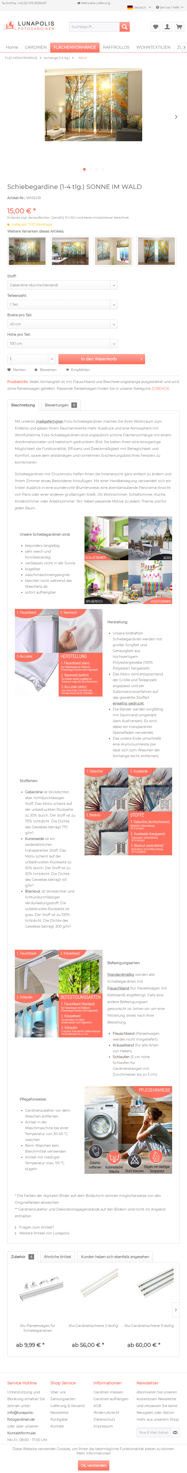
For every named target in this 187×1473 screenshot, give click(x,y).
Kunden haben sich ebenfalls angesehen (115, 1257)
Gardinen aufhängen (111, 1399)
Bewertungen (60, 405)
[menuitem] (99, 27)
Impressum (103, 1426)
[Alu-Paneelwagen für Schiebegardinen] (37, 1291)
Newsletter (59, 1412)
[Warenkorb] (179, 27)
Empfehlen (80, 370)
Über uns (58, 1392)
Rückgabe (58, 1419)
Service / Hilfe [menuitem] (169, 7)
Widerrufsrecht (107, 1412)
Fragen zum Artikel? (36, 1227)
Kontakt (57, 1426)
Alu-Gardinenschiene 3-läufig (149, 1326)
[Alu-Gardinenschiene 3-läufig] (149, 1291)
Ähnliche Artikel (57, 1257)
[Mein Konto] (167, 27)
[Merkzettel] (155, 27)
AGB (97, 1406)
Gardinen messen (108, 1392)
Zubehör (21, 1257)
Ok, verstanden (93, 1465)
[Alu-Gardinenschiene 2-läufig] (93, 1291)
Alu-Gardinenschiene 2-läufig (93, 1326)
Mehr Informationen (93, 1453)
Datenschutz (104, 1419)
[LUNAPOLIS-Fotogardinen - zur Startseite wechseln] (28, 29)
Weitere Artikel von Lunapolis (43, 1233)
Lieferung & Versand (67, 1406)
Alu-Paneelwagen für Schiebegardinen (38, 1328)
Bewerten (48, 370)
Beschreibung (23, 405)
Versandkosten (39, 217)
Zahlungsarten (62, 1399)
